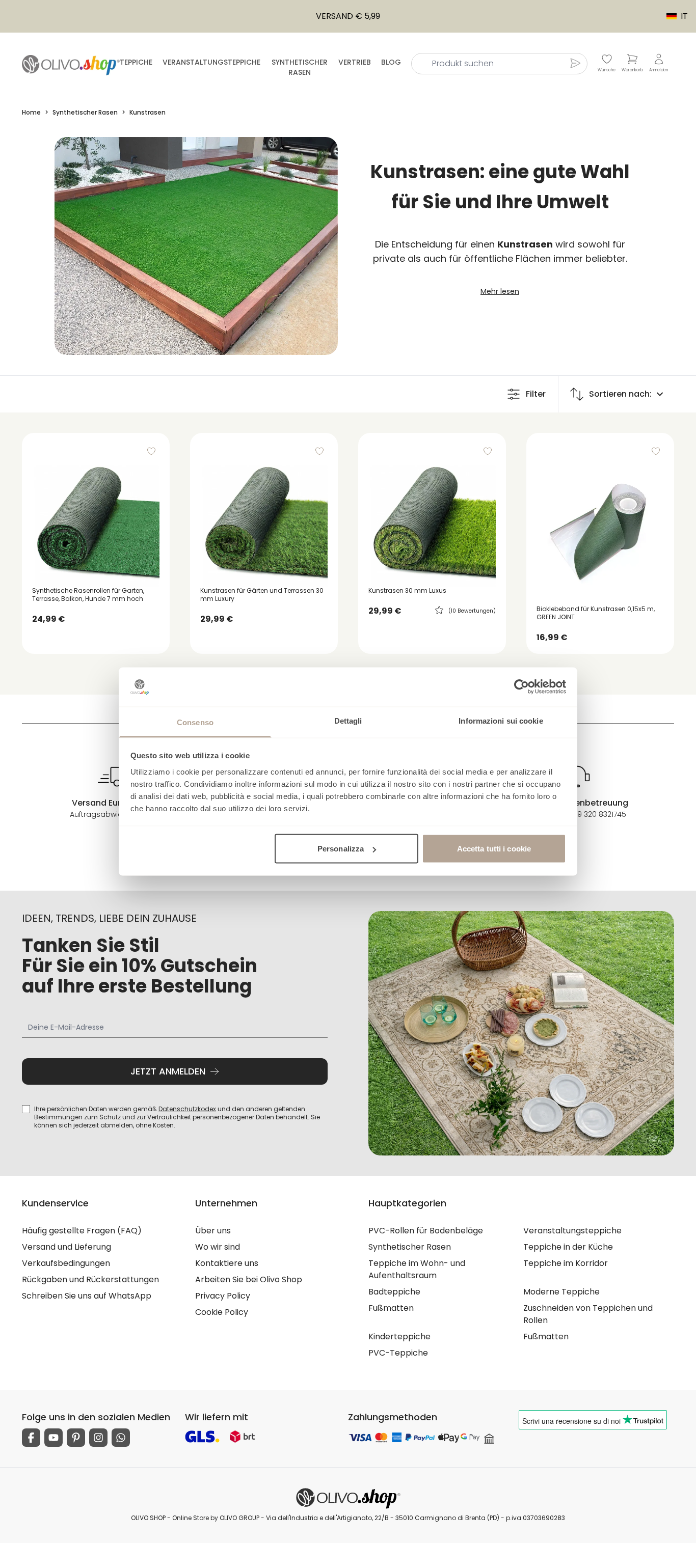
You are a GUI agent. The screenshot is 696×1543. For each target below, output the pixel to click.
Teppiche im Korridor (565, 1263)
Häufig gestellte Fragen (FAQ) (82, 1230)
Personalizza (340, 848)
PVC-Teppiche (398, 1353)
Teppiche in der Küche (568, 1247)
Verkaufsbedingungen (66, 1263)
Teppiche (136, 62)
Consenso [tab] (195, 722)
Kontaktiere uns (226, 1263)
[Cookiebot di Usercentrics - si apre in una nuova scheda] (521, 687)
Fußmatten (391, 1308)
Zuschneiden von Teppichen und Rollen (588, 1314)
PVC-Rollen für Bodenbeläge (425, 1230)
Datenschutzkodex (187, 1109)
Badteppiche (394, 1292)
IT (672, 16)
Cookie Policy (221, 1312)
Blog (391, 62)
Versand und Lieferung (66, 1247)
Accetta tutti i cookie (494, 848)
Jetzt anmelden (167, 1071)
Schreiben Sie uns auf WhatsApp (86, 1296)
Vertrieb (354, 62)
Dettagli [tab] (348, 720)
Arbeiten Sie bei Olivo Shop (248, 1279)
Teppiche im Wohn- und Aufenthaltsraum (416, 1269)
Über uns (213, 1230)
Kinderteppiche (399, 1336)
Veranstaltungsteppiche (211, 62)
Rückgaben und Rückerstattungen (90, 1279)
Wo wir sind (217, 1247)
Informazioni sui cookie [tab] (501, 720)
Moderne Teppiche (561, 1292)
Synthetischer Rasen (300, 67)
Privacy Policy (222, 1296)
